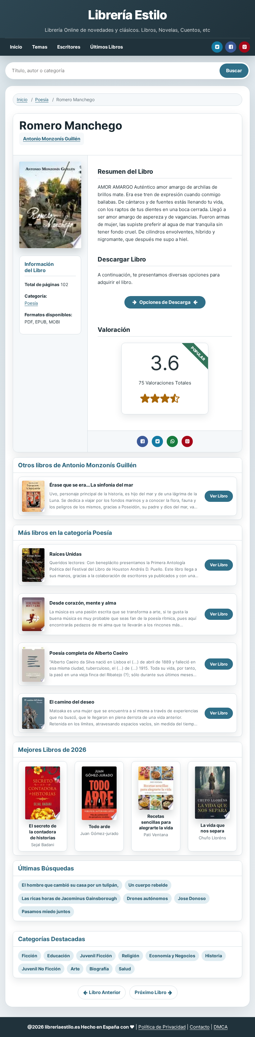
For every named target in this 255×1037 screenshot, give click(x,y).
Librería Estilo (127, 14)
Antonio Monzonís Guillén (51, 139)
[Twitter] (217, 47)
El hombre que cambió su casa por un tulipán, (70, 885)
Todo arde (99, 826)
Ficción (29, 955)
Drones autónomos (147, 898)
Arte (75, 968)
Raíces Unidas (65, 554)
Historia (213, 955)
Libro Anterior (104, 992)
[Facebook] (230, 47)
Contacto (200, 1027)
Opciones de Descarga (165, 302)
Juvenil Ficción (96, 955)
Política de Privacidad (162, 1027)
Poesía (42, 99)
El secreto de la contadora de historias (42, 831)
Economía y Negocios (172, 955)
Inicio (16, 47)
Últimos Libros (106, 47)
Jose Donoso (192, 898)
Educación (58, 955)
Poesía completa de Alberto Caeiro (88, 653)
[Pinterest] (244, 47)
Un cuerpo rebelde (148, 885)
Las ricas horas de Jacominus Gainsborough (69, 898)
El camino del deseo (71, 702)
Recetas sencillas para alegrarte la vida (156, 822)
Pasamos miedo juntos (46, 911)
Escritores (68, 47)
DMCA (221, 1027)
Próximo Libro (150, 992)
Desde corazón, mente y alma (82, 603)
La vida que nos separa (213, 828)
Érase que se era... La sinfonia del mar (91, 485)
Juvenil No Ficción (41, 968)
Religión (130, 955)
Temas (39, 47)
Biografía (99, 968)
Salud (125, 968)
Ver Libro (219, 495)
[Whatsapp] (172, 441)
